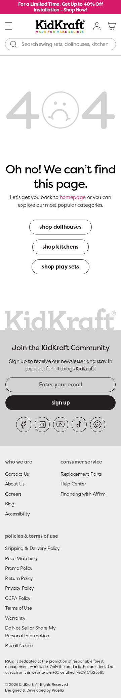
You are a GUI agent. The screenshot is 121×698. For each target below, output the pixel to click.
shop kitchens (60, 246)
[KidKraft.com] (60, 26)
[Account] (97, 26)
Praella (58, 690)
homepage (73, 197)
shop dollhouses (60, 226)
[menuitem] (97, 26)
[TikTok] (79, 424)
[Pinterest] (97, 424)
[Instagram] (42, 424)
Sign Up (60, 403)
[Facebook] (23, 424)
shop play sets (60, 266)
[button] (8, 25)
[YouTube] (60, 424)
